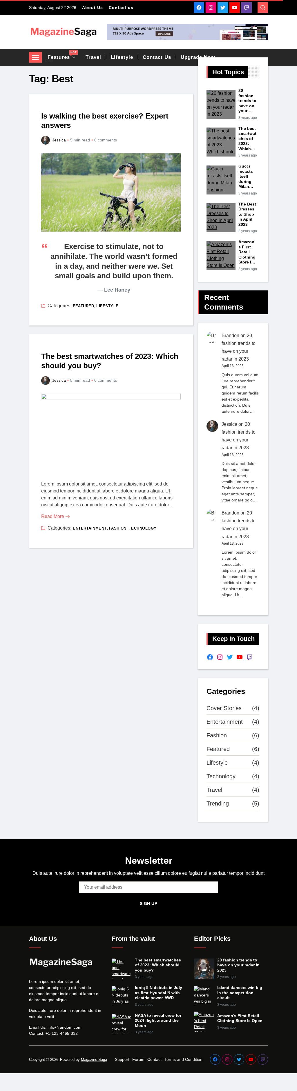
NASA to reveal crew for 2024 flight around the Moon (158, 1020)
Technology (143, 528)
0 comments (105, 140)
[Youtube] (234, 7)
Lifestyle (107, 306)
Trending (218, 803)
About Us (92, 7)
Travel (214, 790)
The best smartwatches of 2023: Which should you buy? (109, 361)
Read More (52, 516)
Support (122, 1059)
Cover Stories (224, 708)
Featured (83, 306)
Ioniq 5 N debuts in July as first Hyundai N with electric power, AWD (158, 992)
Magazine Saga (94, 1059)
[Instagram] (211, 7)
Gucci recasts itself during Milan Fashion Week (246, 176)
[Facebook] (199, 7)
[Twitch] (246, 7)
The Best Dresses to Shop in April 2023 (247, 214)
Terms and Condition (183, 1059)
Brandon (230, 335)
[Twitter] (223, 7)
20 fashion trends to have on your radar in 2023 (247, 101)
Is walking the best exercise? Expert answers (105, 121)
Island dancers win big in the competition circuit (239, 992)
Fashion (117, 528)
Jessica (59, 140)
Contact (154, 1059)
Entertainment (89, 528)
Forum (138, 1059)
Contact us (121, 7)
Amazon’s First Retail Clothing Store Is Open (247, 252)
